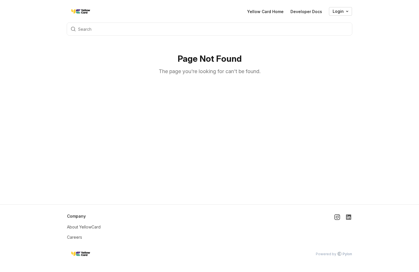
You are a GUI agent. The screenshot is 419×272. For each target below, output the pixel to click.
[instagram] (337, 227)
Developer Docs (306, 11)
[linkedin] (348, 227)
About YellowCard (84, 226)
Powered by (334, 254)
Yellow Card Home (265, 11)
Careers (74, 237)
